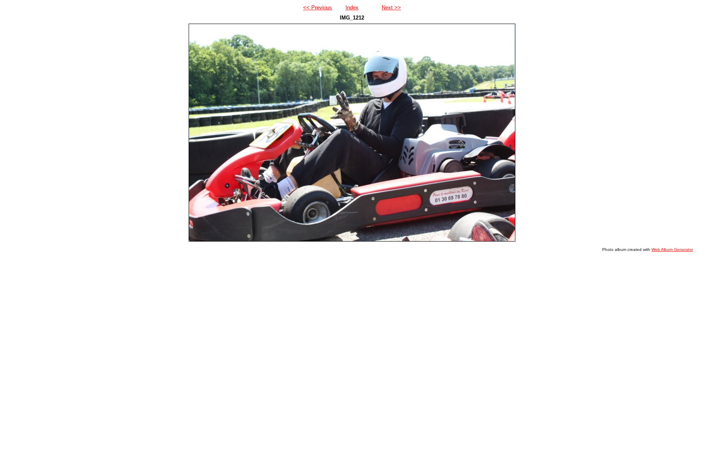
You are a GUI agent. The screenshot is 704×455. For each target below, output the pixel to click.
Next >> (391, 7)
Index (352, 7)
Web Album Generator (672, 249)
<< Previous (317, 7)
